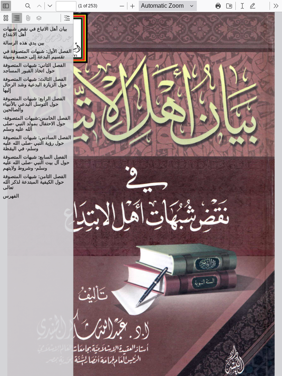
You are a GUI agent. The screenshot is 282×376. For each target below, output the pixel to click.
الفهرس (11, 196)
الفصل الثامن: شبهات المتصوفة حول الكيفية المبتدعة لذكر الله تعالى (34, 182)
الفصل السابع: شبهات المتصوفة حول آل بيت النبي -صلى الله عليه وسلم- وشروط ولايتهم (36, 162)
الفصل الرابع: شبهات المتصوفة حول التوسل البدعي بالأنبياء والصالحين (34, 104)
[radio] (6, 18)
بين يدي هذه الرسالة (23, 43)
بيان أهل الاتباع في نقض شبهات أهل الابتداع (35, 31)
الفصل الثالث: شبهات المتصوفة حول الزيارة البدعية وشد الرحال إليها (35, 84)
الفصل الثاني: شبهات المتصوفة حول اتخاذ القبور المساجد (34, 67)
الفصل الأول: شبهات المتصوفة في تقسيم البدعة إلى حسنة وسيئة (37, 53)
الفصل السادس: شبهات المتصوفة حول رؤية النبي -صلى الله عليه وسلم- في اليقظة (37, 143)
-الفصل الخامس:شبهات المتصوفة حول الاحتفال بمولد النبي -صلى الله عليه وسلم (36, 123)
